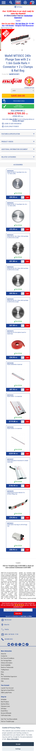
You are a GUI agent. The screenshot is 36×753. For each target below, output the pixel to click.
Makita (7, 585)
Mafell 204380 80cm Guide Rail (14, 364)
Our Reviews (19, 7)
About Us (6, 624)
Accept (18, 744)
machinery (9, 580)
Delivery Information (6, 663)
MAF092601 (10, 235)
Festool (3, 588)
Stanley (27, 584)
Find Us (7, 629)
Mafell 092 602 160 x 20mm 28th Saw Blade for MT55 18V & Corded (17, 269)
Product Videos (7, 142)
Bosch (2, 587)
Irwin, (23, 584)
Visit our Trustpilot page (7, 721)
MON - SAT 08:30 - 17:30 (11, 634)
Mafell (15, 587)
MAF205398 (10, 491)
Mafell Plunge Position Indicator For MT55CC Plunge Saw (16, 493)
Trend (11, 587)
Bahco (31, 584)
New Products (5, 702)
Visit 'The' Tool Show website (9, 719)
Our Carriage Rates (6, 660)
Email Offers (4, 711)
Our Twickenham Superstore (9, 676)
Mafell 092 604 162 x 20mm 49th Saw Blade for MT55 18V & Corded (17, 301)
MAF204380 (10, 363)
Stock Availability (5, 665)
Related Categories (8, 157)
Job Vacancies (5, 679)
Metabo (7, 587)
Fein (8, 588)
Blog (2, 674)
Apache (29, 598)
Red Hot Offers (5, 704)
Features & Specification (10, 134)
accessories (4, 581)
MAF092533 (10, 170)
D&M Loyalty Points (6, 692)
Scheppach (8, 591)
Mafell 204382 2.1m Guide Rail (14, 428)
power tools (11, 578)
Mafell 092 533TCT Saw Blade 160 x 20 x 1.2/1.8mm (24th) (17, 172)
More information (13, 739)
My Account (8, 620)
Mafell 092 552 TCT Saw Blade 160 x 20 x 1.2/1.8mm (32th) (17, 205)
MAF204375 (10, 331)
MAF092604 (10, 299)
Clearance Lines (5, 706)
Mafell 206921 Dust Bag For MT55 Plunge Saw (17, 525)
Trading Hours (5, 670)
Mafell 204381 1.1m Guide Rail (14, 396)
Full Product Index (6, 715)
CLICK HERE (21, 566)
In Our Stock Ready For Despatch (18, 106)
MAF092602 (10, 267)
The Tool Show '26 (21, 24)
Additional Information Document (14, 149)
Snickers (25, 598)
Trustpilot (18, 20)
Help (2, 681)
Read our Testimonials (7, 667)
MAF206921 (10, 523)
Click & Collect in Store (18, 101)
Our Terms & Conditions (7, 658)
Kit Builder (4, 699)
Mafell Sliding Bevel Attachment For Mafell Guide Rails (17, 461)
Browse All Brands (6, 713)
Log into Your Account (7, 688)
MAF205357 (10, 459)
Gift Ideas (3, 708)
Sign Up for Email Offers (7, 690)
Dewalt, (15, 585)
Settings (18, 749)
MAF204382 (10, 427)
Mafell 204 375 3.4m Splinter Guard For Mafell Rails (16, 333)
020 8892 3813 (9, 639)
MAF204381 (10, 395)
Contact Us (4, 656)
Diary (2, 672)
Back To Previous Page (6, 28)
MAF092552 (10, 203)
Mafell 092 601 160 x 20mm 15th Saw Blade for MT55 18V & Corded (17, 237)
